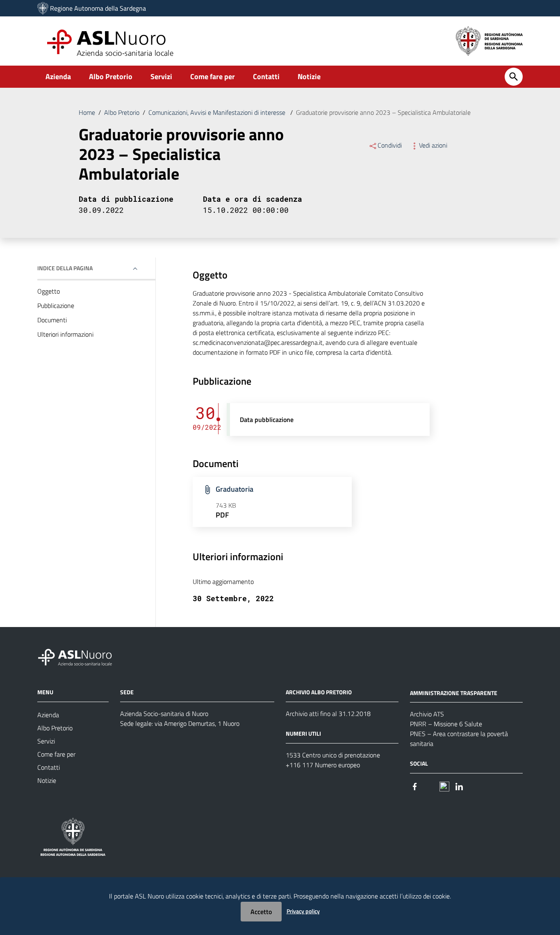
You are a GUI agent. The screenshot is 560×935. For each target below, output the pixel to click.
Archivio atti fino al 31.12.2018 (328, 713)
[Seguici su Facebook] (415, 785)
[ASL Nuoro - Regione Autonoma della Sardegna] (80, 655)
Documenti (52, 320)
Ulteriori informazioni (65, 334)
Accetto (261, 912)
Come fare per (212, 76)
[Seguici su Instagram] (430, 785)
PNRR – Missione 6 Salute (446, 724)
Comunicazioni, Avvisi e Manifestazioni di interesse (217, 112)
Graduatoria (234, 489)
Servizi (161, 76)
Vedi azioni (433, 145)
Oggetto (48, 291)
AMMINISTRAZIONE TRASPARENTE (453, 692)
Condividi (390, 145)
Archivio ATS (427, 714)
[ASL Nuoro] (42, 8)
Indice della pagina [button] (65, 268)
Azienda (58, 76)
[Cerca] (514, 77)
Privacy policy (303, 911)
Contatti (266, 76)
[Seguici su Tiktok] (444, 785)
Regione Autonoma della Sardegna (98, 8)
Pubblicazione (55, 305)
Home (87, 112)
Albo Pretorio (110, 76)
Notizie (309, 76)
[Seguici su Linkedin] (459, 785)
